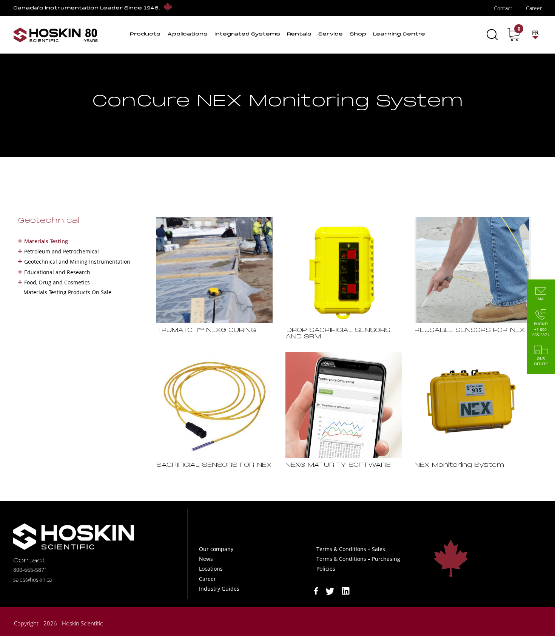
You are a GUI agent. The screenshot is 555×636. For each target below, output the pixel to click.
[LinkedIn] (346, 590)
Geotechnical (49, 221)
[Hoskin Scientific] (55, 34)
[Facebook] (316, 590)
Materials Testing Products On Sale (67, 292)
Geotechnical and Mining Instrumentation (77, 261)
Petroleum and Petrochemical (61, 251)
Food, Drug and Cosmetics (57, 282)
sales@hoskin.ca (32, 579)
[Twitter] (330, 590)
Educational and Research (57, 272)
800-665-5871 (30, 569)
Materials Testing (46, 241)
